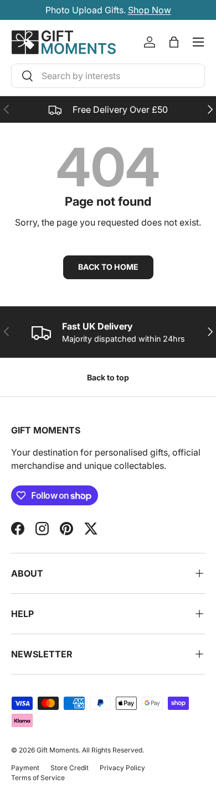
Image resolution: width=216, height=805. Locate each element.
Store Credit (69, 768)
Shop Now (149, 9)
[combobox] (108, 76)
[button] (174, 42)
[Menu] (198, 42)
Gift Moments (58, 750)
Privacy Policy (122, 768)
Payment (25, 768)
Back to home (108, 266)
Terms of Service (38, 777)
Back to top (108, 377)
